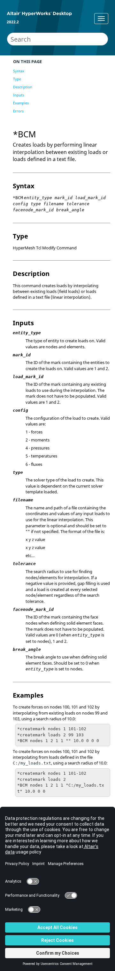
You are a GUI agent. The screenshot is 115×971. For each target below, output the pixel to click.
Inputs (18, 95)
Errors (18, 111)
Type (17, 79)
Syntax (18, 71)
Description (22, 87)
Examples (21, 103)
